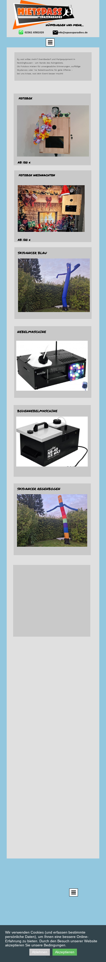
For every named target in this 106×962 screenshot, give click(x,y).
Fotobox (25, 98)
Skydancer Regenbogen (38, 489)
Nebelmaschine (31, 331)
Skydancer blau (32, 253)
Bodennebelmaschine (37, 411)
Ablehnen (39, 952)
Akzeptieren (64, 952)
